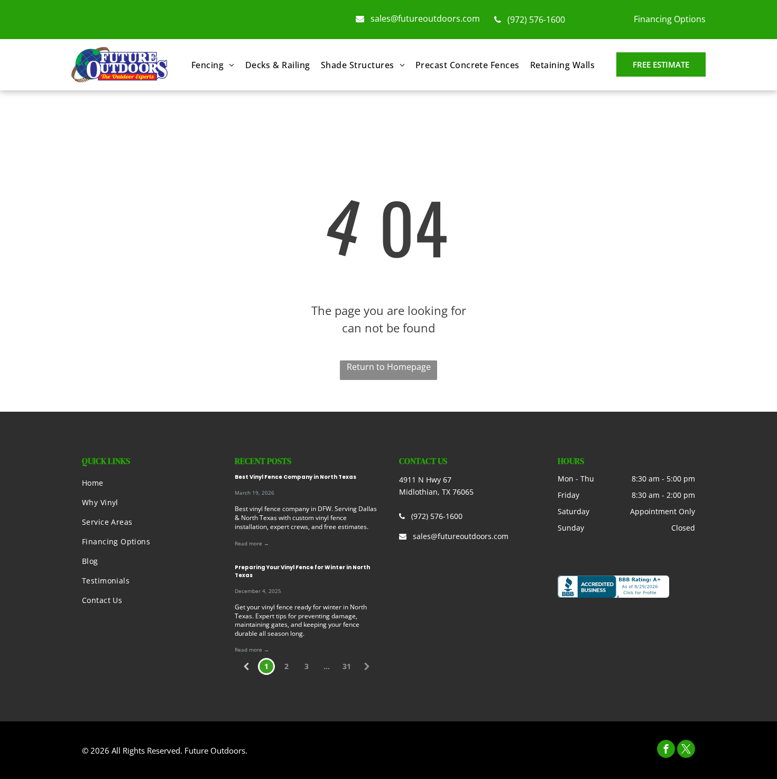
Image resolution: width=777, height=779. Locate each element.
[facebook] (666, 750)
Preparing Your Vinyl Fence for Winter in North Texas (302, 571)
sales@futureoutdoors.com (425, 18)
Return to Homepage (389, 367)
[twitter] (686, 750)
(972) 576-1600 (536, 19)
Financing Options (670, 19)
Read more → (252, 543)
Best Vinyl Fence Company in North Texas (295, 477)
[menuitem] (213, 65)
